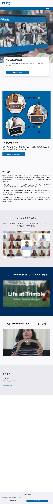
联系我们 (48, 8)
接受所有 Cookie (37, 500)
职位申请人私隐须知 (7, 385)
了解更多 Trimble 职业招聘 (13, 154)
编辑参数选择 (13, 500)
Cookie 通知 (18, 497)
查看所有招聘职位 (17, 72)
